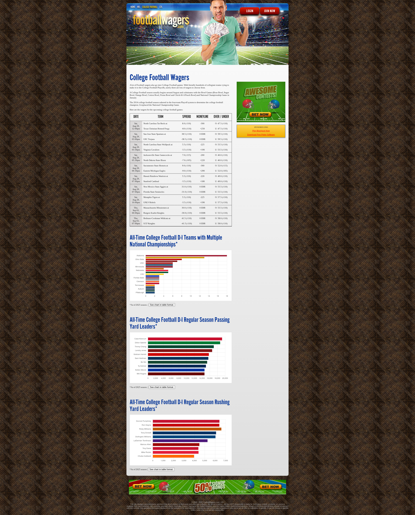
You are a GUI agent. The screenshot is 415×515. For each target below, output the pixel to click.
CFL (161, 7)
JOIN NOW (269, 11)
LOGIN (249, 11)
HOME (132, 7)
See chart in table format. (162, 305)
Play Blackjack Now (261, 131)
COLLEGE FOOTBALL (149, 7)
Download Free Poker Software (261, 135)
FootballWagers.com (211, 502)
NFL (138, 7)
